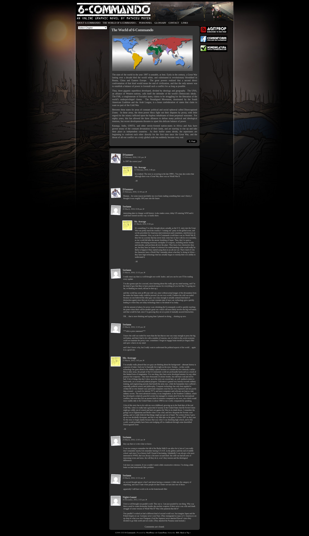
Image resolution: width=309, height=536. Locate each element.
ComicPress (162, 533)
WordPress (150, 533)
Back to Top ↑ (185, 533)
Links (184, 23)
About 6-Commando (88, 23)
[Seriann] (116, 210)
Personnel (145, 23)
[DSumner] (116, 158)
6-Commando (154, 17)
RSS (177, 533)
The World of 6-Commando (120, 23)
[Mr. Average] (127, 171)
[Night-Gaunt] (116, 501)
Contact (174, 23)
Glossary (160, 23)
